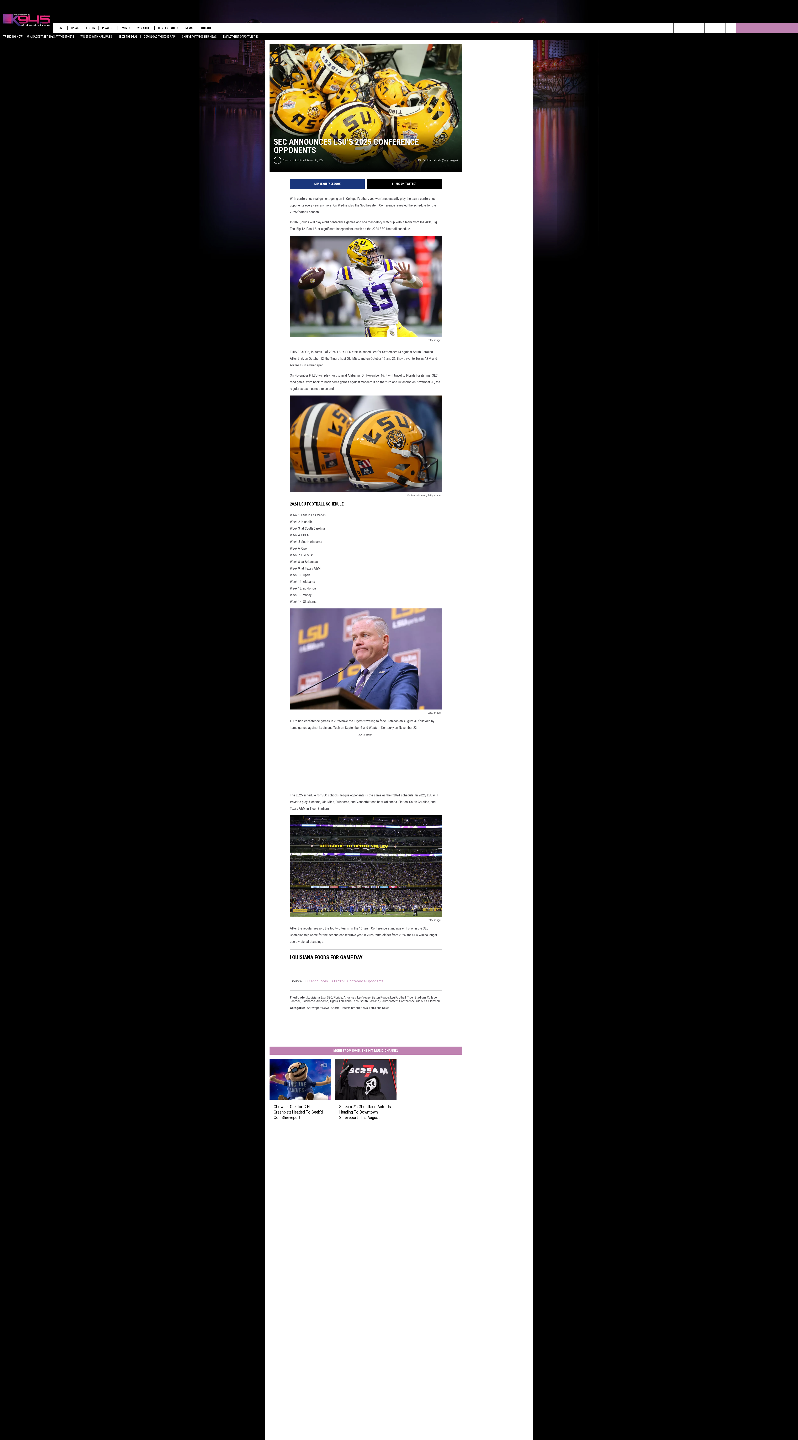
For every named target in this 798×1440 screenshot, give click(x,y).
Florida (338, 997)
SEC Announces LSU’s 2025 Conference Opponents (343, 981)
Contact (205, 28)
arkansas (350, 997)
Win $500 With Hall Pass (96, 36)
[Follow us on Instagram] (710, 28)
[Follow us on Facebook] (699, 28)
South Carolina (369, 1001)
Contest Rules (168, 28)
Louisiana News (379, 1008)
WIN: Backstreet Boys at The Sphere (50, 36)
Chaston (287, 160)
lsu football (398, 997)
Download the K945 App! (160, 36)
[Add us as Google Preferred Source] (689, 28)
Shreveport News (318, 1008)
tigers (334, 1001)
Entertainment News (354, 1008)
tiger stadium (416, 997)
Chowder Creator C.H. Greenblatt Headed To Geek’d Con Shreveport (298, 1112)
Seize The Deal (127, 36)
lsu (323, 997)
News (189, 28)
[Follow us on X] (730, 28)
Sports (335, 1008)
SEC (329, 997)
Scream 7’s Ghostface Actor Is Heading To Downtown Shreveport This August (365, 1112)
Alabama (322, 1001)
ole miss (421, 1001)
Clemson (434, 1001)
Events (126, 28)
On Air (75, 28)
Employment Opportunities (241, 36)
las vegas (364, 997)
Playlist (108, 28)
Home (60, 28)
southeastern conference (398, 1001)
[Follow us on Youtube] (720, 28)
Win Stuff (144, 28)
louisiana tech (349, 1001)
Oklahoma (308, 1001)
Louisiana (313, 997)
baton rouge (380, 997)
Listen (90, 28)
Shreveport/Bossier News (199, 36)
